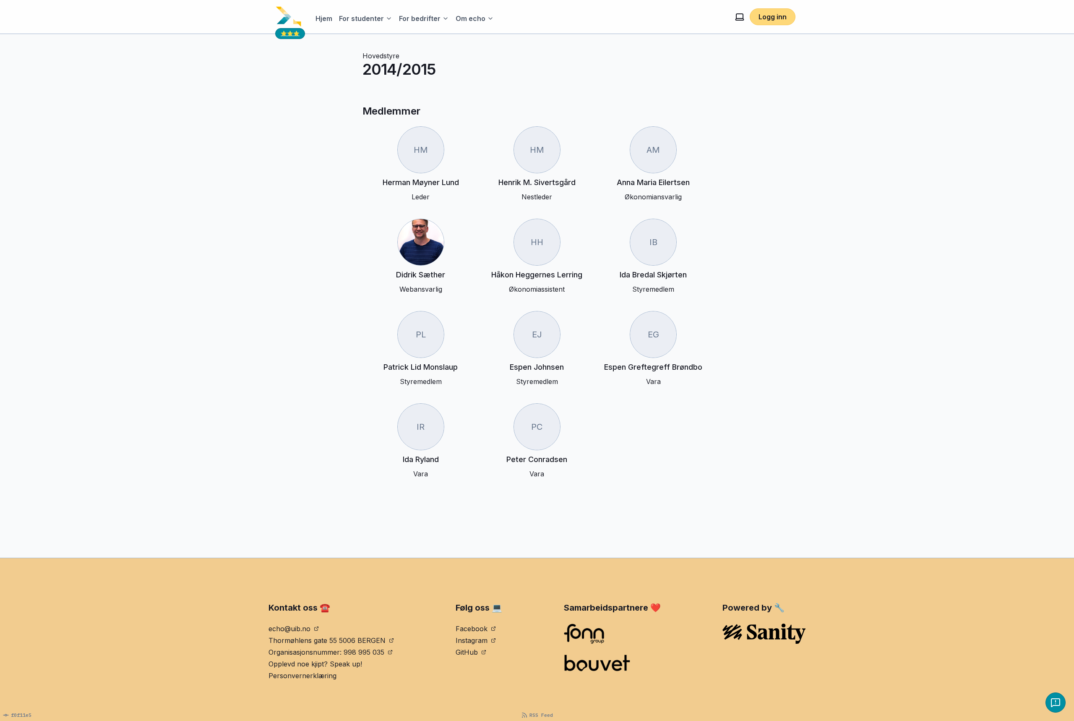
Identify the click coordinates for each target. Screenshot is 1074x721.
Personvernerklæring (302, 675)
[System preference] (739, 17)
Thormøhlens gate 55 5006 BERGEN (327, 640)
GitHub (467, 652)
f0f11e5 (21, 715)
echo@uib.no (289, 628)
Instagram (471, 640)
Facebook (471, 628)
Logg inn (773, 17)
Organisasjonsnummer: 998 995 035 (326, 652)
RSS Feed (541, 715)
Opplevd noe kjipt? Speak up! (315, 664)
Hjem (323, 18)
